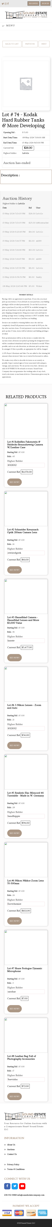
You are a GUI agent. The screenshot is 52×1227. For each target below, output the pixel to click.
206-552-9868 (10, 1195)
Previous (30, 44)
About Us (11, 1145)
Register (33, 3)
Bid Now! (14, 482)
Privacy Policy (13, 1164)
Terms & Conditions (16, 1169)
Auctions (11, 1149)
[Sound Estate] (26, 14)
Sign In (45, 3)
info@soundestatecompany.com (30, 1195)
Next (44, 44)
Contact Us (12, 1154)
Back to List (12, 44)
